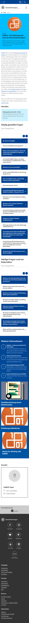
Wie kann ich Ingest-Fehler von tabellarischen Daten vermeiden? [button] (14, 300)
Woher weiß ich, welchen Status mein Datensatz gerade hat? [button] (14, 330)
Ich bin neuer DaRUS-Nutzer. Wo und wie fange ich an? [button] (14, 173)
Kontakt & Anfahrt (6, 597)
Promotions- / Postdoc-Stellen (9, 603)
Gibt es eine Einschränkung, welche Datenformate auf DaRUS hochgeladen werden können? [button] (14, 152)
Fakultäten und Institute (7, 614)
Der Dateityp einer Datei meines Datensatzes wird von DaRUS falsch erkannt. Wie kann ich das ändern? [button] (14, 322)
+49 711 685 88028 (11, 490)
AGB (2, 589)
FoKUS (4, 12)
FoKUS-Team (5, 103)
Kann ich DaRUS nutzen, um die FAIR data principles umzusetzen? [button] (13, 179)
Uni (2, 2)
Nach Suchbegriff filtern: (7, 128)
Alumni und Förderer (6, 572)
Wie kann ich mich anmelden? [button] (11, 167)
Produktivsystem (14, 89)
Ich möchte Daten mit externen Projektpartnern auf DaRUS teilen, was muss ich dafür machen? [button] (14, 211)
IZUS (1, 12)
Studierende (4, 568)
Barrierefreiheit (5, 585)
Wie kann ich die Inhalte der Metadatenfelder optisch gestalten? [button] (14, 293)
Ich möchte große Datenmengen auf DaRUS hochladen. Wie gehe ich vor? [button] (13, 191)
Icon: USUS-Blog (14, 553)
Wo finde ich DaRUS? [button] (9, 141)
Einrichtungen (5, 616)
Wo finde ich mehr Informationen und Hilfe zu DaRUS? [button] (14, 252)
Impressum (4, 581)
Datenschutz (4, 583)
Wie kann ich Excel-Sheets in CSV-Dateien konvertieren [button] (14, 307)
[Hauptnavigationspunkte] (26, 7)
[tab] (14, 141)
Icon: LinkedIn (18, 544)
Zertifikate (4, 587)
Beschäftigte (4, 570)
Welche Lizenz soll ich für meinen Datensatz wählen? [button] (14, 287)
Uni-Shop (3, 605)
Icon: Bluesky (10, 534)
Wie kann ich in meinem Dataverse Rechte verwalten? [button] (13, 204)
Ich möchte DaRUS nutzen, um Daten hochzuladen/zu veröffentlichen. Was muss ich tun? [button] (14, 160)
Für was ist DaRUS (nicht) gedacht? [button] (13, 146)
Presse (3, 599)
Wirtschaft (4, 574)
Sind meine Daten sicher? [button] (10, 185)
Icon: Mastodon (18, 534)
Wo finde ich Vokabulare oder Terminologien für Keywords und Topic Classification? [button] (14, 314)
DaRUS (3, 53)
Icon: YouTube (10, 544)
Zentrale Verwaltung (6, 618)
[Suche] (24, 2)
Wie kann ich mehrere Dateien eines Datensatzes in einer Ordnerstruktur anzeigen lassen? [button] (14, 279)
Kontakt (16, 511)
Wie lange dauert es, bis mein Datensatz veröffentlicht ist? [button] (14, 225)
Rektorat (3, 612)
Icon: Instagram (19, 525)
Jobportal (3, 601)
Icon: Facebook (10, 525)
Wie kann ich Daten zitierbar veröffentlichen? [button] (11, 219)
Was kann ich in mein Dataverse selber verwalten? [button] (14, 197)
